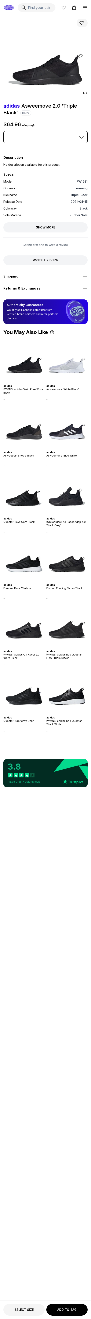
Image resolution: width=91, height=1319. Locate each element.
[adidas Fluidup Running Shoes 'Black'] (67, 558)
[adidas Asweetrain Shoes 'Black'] (24, 425)
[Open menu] (85, 8)
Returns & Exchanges (22, 288)
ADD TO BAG (67, 1309)
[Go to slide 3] (22, 382)
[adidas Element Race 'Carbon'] (24, 558)
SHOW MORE (45, 227)
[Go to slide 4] (24, 382)
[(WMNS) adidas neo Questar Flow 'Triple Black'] (67, 624)
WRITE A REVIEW (45, 260)
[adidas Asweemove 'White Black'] (67, 359)
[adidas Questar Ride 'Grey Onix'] (24, 691)
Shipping (10, 276)
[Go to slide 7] (29, 382)
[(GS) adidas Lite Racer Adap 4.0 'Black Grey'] (67, 492)
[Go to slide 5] (25, 382)
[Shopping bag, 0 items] (74, 8)
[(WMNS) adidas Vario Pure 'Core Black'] (24, 359)
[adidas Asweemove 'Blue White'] (67, 425)
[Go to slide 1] (62, 382)
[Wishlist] (64, 8)
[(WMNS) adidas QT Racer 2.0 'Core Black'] (24, 624)
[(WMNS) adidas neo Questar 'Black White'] (67, 691)
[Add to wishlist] (82, 23)
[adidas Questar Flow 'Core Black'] (24, 492)
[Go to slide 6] (27, 382)
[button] (52, 332)
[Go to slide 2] (20, 382)
